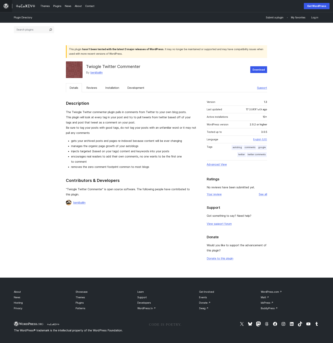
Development (135, 87)
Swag (203, 308)
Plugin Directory (23, 17)
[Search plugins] (50, 29)
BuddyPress (269, 308)
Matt (265, 297)
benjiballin (96, 72)
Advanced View (217, 164)
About (17, 291)
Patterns (80, 308)
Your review (214, 194)
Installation (112, 87)
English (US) (260, 139)
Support (262, 87)
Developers (144, 302)
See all (263, 194)
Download (259, 69)
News (17, 297)
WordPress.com (271, 291)
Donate (205, 302)
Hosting (18, 302)
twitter (241, 154)
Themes (80, 297)
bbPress (267, 302)
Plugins (80, 302)
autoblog (237, 147)
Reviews (91, 87)
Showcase (82, 291)
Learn (140, 291)
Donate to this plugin (220, 258)
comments (250, 147)
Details (74, 87)
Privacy (18, 308)
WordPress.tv (146, 308)
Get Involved (206, 291)
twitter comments (257, 154)
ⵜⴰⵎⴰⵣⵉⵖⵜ (53, 324)
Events (203, 297)
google (262, 147)
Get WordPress (316, 6)
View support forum (219, 223)
